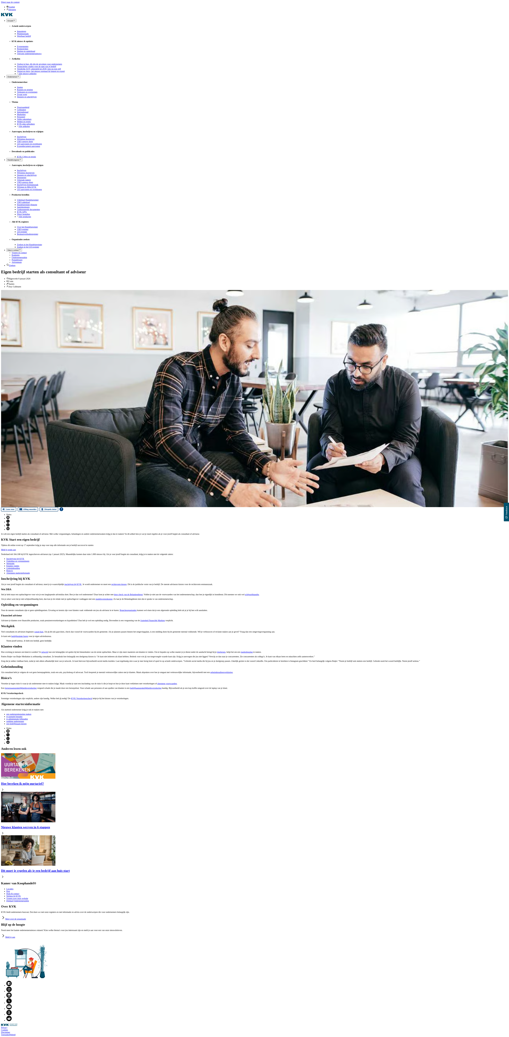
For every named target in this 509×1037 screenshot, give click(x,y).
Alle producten (25, 217)
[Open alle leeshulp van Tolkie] (61, 509)
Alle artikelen (24, 126)
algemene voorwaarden (167, 683)
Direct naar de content (10, 2)
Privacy (4, 1027)
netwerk (44, 652)
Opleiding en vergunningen (17, 561)
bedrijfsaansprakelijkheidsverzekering (145, 688)
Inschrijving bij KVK (15, 559)
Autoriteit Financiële (152, 620)
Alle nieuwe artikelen (27, 73)
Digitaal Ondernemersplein (17, 901)
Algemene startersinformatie (18, 573)
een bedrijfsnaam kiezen (16, 724)
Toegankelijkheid (8, 1035)
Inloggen (12, 9)
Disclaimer (5, 1032)
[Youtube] (9, 1009)
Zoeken (12, 265)
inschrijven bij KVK (73, 584)
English (11, 7)
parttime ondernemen (15, 721)
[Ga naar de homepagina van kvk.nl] (7, 15)
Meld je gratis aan (8, 550)
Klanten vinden (12, 566)
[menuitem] (257, 7)
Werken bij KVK (13, 896)
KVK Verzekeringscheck (81, 698)
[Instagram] (9, 991)
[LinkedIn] (9, 997)
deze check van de (128, 594)
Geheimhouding (13, 568)
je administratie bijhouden (17, 719)
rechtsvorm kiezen (119, 584)
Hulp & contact (12, 894)
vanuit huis (38, 632)
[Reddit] (9, 1020)
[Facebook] (9, 985)
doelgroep (221, 652)
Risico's (9, 571)
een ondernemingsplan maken (18, 714)
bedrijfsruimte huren (19, 636)
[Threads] (9, 1014)
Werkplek (10, 563)
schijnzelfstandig (252, 594)
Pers (8, 891)
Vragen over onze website (17, 898)
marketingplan (247, 652)
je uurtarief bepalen (14, 716)
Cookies (4, 1030)
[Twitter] (9, 1003)
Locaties (9, 889)
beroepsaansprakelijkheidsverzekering (21, 688)
